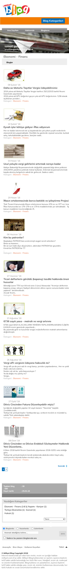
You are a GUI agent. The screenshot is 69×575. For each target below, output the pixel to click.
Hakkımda (29, 30)
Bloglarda (10, 529)
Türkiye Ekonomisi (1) (14, 510)
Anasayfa (6, 547)
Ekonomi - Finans (21, 101)
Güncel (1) (31, 510)
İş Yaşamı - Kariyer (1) (36, 506)
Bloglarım (45, 30)
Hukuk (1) (9, 513)
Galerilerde (38, 529)
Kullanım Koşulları (32, 547)
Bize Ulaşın (17, 547)
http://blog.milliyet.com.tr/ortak (19, 49)
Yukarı (61, 547)
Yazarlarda (24, 529)
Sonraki (61, 466)
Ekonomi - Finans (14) (14, 506)
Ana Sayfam (12, 30)
